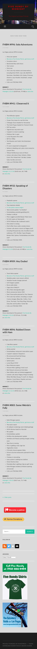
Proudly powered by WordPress (14, 643)
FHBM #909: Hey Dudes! (15, 261)
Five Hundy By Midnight (18, 7)
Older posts (7, 497)
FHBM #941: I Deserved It (16, 104)
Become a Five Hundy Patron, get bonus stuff (20, 59)
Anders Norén (26, 646)
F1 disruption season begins (15, 207)
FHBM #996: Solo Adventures (17, 45)
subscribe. (30, 91)
